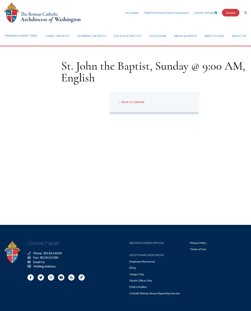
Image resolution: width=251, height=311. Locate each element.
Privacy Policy (198, 242)
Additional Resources (146, 255)
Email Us (39, 262)
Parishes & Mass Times (21, 35)
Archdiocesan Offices (146, 242)
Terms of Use (198, 249)
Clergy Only (136, 274)
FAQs (132, 267)
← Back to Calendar (131, 102)
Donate (230, 12)
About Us (239, 35)
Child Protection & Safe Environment (166, 12)
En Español (132, 12)
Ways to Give (214, 35)
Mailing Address (45, 266)
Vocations (157, 35)
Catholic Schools (204, 12)
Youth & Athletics (128, 35)
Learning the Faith (91, 35)
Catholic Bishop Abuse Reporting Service (154, 293)
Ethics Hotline (138, 286)
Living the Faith (57, 35)
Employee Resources (142, 261)
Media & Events (185, 35)
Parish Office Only (140, 280)
